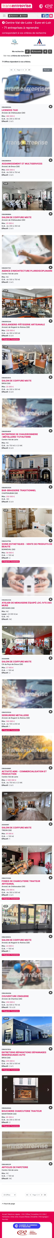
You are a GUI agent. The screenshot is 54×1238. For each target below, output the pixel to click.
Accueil (4, 1214)
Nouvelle (37, 51)
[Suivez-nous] (43, 16)
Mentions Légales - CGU (16, 1214)
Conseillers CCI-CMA (38, 1214)
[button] (5, 195)
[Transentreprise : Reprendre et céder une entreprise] (16, 6)
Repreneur (14, 16)
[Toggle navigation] (4, 16)
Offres (28, 1214)
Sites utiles (14, 1217)
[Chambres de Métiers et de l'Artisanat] (49, 6)
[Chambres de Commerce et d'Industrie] (41, 6)
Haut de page (9, 1204)
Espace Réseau (25, 1217)
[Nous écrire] (51, 16)
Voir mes (16, 56)
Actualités (34, 1217)
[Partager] (45, 52)
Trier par (47, 70)
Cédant (24, 16)
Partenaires (6, 1217)
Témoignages (43, 1217)
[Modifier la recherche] (27, 52)
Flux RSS (5, 1219)
